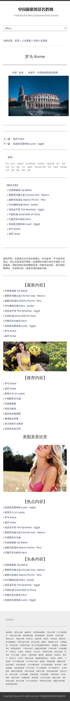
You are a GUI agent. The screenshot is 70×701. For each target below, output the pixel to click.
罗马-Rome (14, 228)
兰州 (23, 167)
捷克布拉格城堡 (13, 413)
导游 (12, 170)
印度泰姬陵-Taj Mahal (20, 190)
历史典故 (63, 167)
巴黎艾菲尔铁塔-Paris (20, 219)
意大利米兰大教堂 (14, 423)
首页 (17, 40)
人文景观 (26, 40)
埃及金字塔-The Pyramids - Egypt (26, 209)
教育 (18, 170)
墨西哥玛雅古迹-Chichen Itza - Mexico (29, 194)
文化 (12, 167)
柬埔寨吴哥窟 (11, 418)
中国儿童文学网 (40, 167)
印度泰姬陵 (10, 403)
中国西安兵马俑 (13, 398)
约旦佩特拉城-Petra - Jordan (23, 204)
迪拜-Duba (18, 138)
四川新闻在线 (30, 164)
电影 (18, 167)
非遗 (49, 167)
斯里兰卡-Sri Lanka (15, 393)
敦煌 (23, 170)
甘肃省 (55, 167)
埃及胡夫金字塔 (13, 428)
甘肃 (63, 164)
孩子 (58, 164)
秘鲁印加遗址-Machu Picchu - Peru (27, 199)
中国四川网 (50, 164)
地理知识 (20, 164)
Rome (13, 164)
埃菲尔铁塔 (10, 408)
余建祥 (29, 167)
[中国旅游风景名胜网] (35, 9)
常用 (7, 170)
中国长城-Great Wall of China (24, 214)
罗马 (7, 164)
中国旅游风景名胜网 (47, 72)
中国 (7, 167)
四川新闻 (41, 164)
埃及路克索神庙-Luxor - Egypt (28, 143)
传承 (28, 170)
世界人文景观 (40, 40)
